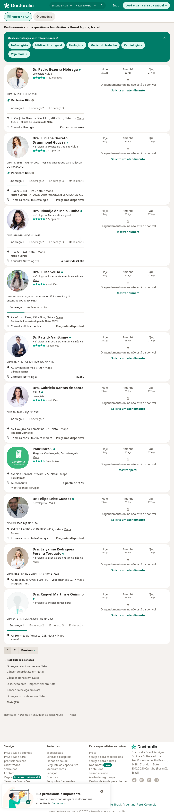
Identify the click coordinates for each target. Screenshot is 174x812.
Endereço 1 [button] (17, 108)
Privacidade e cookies (18, 753)
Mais (49, 73)
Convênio (46, 17)
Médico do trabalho (104, 45)
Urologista (76, 45)
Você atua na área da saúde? (145, 5)
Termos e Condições (17, 781)
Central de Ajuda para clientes (108, 781)
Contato (9, 773)
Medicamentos (56, 769)
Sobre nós (10, 769)
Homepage (10, 714)
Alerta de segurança (102, 777)
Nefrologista (19, 45)
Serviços (52, 773)
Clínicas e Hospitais (59, 757)
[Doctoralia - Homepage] (25, 5)
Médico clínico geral (48, 45)
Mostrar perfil (128, 470)
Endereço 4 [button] (76, 625)
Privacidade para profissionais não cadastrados (15, 761)
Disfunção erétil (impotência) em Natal (31, 684)
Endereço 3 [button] (56, 108)
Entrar (116, 5)
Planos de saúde (57, 761)
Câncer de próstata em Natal (25, 671)
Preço (93, 753)
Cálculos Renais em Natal (23, 678)
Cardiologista (133, 45)
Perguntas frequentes (61, 781)
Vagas (22, 777)
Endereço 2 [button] (36, 108)
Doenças (25, 714)
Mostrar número (128, 232)
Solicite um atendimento (128, 90)
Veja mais (17, 54)
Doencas (52, 777)
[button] (164, 38)
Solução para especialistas (106, 757)
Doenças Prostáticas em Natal (26, 696)
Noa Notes (100, 765)
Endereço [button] (16, 307)
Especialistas (55, 753)
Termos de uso (98, 773)
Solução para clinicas (102, 761)
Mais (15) (13, 702)
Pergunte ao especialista (62, 765)
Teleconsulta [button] (81, 181)
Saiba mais (59, 803)
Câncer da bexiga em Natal (24, 690)
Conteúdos (96, 769)
